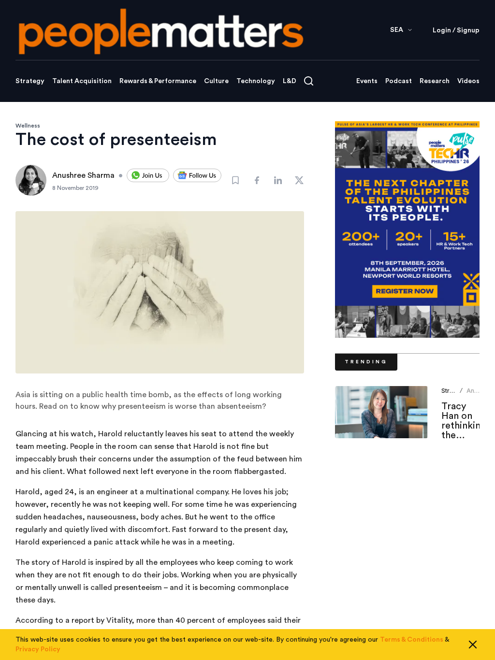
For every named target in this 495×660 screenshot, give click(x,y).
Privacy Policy (37, 649)
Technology (255, 81)
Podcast (398, 81)
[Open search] (308, 81)
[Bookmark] (235, 180)
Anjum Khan (475, 394)
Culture (216, 81)
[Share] (257, 180)
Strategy (29, 81)
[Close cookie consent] (473, 644)
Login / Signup (456, 30)
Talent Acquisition (82, 81)
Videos (468, 81)
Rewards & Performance (157, 81)
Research (435, 81)
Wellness (27, 126)
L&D (289, 81)
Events (367, 81)
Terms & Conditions (411, 639)
